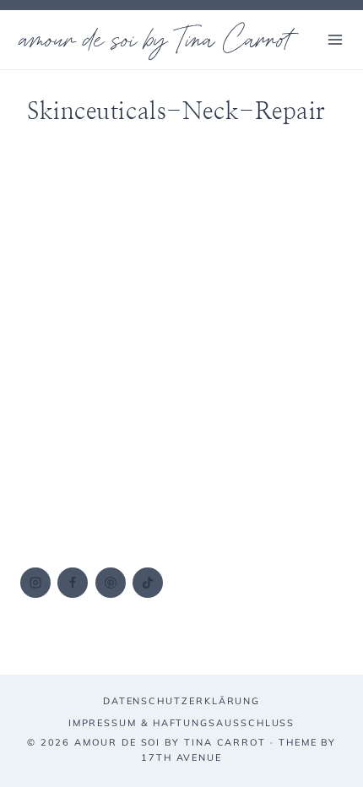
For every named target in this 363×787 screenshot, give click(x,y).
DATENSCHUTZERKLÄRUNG (181, 701)
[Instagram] (35, 582)
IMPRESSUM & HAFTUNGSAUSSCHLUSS (181, 723)
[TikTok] (148, 582)
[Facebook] (72, 582)
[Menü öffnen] (334, 39)
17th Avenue (181, 757)
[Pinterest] (110, 582)
